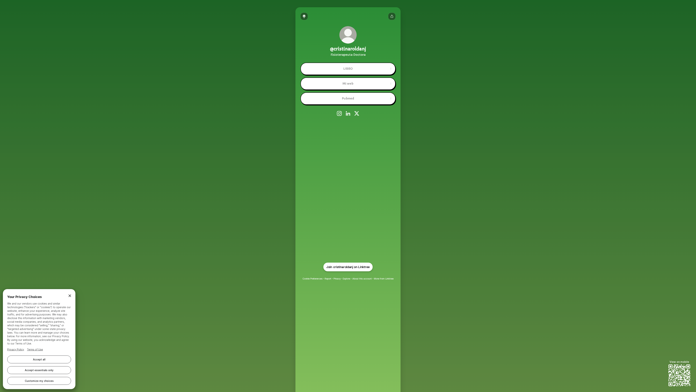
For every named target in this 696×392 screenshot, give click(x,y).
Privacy (337, 278)
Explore (346, 278)
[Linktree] (304, 16)
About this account (362, 278)
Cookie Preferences (312, 278)
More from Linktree (383, 278)
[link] (339, 113)
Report (328, 278)
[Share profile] (391, 16)
